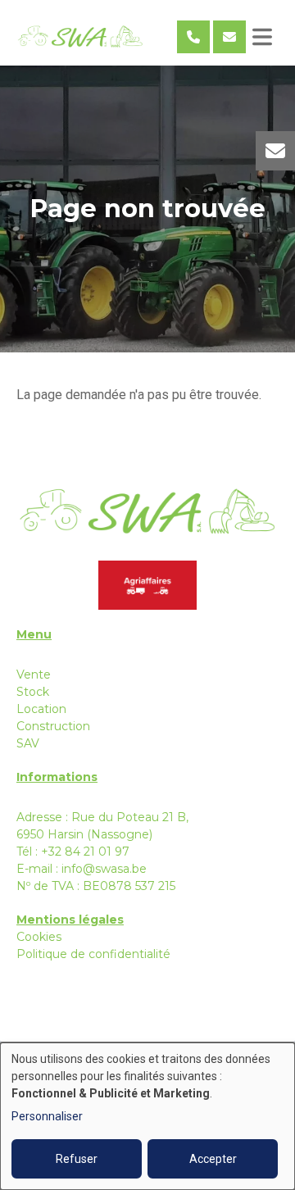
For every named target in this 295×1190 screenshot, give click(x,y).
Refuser (77, 1158)
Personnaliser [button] (47, 1116)
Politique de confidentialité (93, 954)
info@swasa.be (104, 868)
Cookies (38, 936)
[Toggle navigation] (262, 36)
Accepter (213, 1158)
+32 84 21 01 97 (85, 851)
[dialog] (147, 1116)
